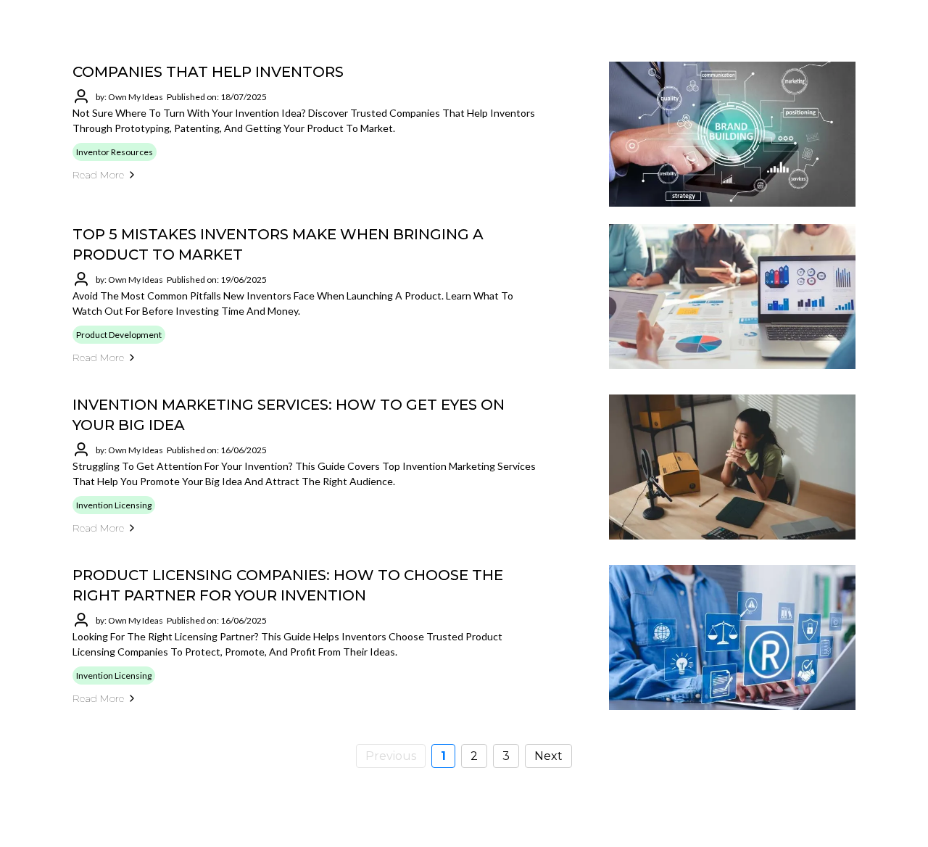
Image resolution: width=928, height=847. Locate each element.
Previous (390, 756)
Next (548, 756)
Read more (98, 174)
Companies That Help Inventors (208, 71)
